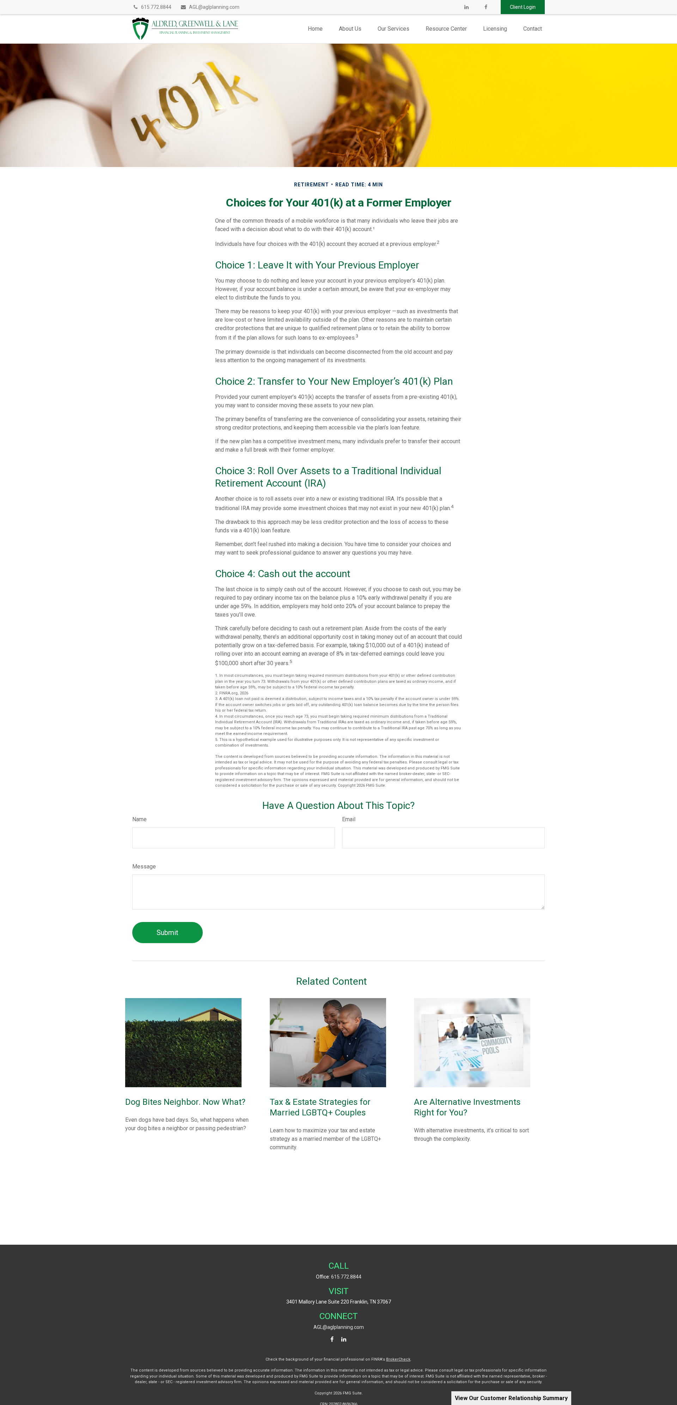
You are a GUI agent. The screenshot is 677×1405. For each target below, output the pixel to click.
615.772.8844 (156, 7)
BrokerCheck (398, 1359)
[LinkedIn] (466, 7)
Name (139, 819)
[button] (315, 28)
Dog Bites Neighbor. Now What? (185, 1102)
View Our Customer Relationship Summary (511, 1398)
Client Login (523, 7)
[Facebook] (486, 7)
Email (348, 819)
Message (144, 866)
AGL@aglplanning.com (214, 7)
